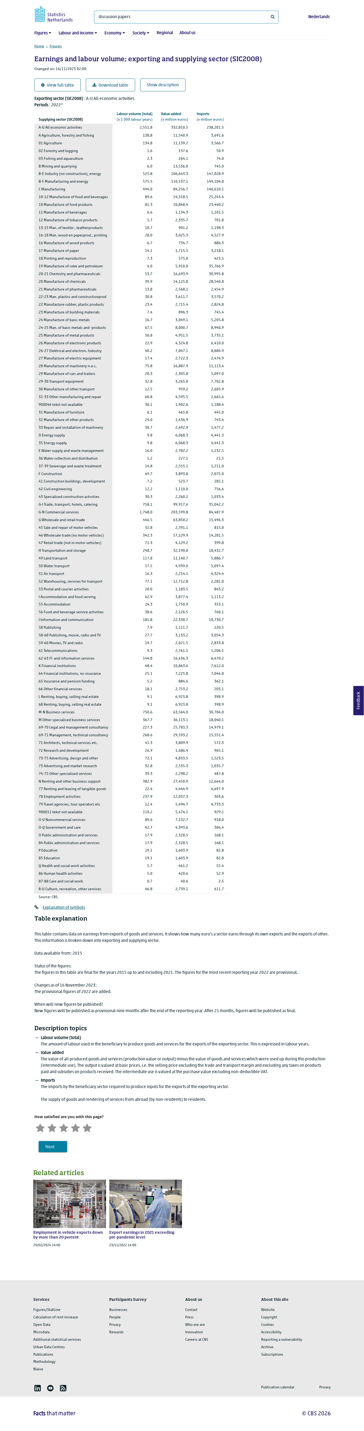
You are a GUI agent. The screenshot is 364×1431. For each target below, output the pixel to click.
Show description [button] (163, 85)
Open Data (41, 1325)
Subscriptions (272, 1354)
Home (39, 46)
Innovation (194, 1332)
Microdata (41, 1332)
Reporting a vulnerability (281, 1340)
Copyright (269, 1317)
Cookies (267, 1325)
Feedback (359, 700)
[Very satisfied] (87, 1127)
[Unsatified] (52, 1127)
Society (139, 33)
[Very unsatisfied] (40, 1127)
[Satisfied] (75, 1127)
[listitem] (37, 1388)
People (115, 1317)
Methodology (44, 1362)
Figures (41, 33)
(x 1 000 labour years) (134, 116)
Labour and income (76, 33)
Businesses (118, 1310)
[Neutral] (64, 1127)
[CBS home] (59, 13)
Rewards (116, 1332)
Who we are (195, 1325)
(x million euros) (174, 116)
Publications (43, 1354)
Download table (113, 85)
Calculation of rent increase (55, 1317)
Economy (113, 33)
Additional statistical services (57, 1340)
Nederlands (319, 17)
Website (268, 1310)
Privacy (115, 1325)
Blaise (38, 1369)
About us (187, 33)
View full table (60, 85)
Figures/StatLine (46, 1310)
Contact (191, 1310)
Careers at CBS (196, 1340)
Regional (165, 33)
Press (189, 1317)
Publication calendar (277, 1387)
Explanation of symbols (64, 908)
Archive (267, 1347)
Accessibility (271, 1332)
